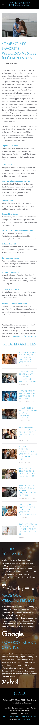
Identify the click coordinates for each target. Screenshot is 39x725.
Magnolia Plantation (10, 145)
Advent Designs (24, 719)
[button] (3, 4)
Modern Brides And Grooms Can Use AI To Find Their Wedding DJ (27, 357)
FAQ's (5, 716)
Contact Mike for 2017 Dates (24, 336)
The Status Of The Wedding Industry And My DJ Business (27, 472)
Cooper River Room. (10, 214)
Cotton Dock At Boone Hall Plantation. (17, 230)
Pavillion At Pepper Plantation (14, 303)
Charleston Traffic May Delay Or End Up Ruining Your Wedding (27, 377)
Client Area (25, 716)
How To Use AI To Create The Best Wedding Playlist (27, 395)
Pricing (33, 716)
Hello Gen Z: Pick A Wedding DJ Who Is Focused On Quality (28, 413)
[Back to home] (19, 4)
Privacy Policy (14, 716)
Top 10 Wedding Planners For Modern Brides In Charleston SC (28, 529)
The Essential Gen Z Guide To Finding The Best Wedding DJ (27, 432)
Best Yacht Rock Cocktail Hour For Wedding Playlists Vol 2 (27, 510)
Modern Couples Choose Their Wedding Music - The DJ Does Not (28, 453)
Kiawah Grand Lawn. (10, 258)
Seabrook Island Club (10, 272)
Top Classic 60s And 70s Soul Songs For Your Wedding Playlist (28, 490)
